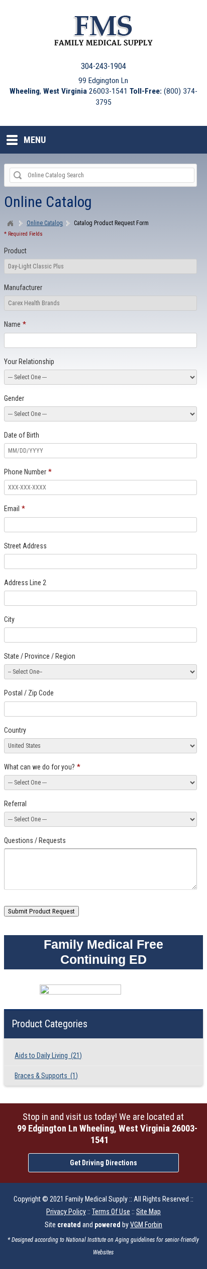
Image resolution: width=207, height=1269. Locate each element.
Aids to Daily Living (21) (48, 1055)
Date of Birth (21, 435)
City (9, 619)
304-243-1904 (103, 66)
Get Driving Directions (103, 1163)
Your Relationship (29, 362)
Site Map (148, 1212)
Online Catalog (45, 223)
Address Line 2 (25, 583)
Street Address (25, 546)
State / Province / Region (39, 656)
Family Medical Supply (96, 1199)
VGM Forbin (146, 1225)
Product (15, 251)
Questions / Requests (35, 840)
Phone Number (25, 472)
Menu (35, 139)
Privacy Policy (66, 1212)
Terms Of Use (111, 1212)
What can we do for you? (39, 767)
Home (12, 223)
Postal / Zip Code (29, 693)
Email (12, 509)
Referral (15, 804)
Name (12, 324)
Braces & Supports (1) (46, 1076)
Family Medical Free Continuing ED (103, 952)
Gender (14, 398)
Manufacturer (23, 288)
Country (15, 730)
